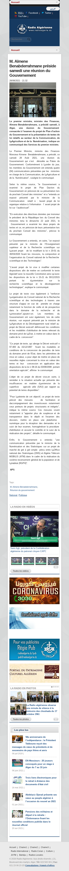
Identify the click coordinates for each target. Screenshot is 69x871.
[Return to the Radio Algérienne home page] (34, 25)
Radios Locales (36, 855)
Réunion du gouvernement (22, 490)
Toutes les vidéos (21, 571)
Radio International (19, 851)
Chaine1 (23, 847)
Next (57, 566)
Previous (54, 566)
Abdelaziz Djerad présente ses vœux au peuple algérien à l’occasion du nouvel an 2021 (41, 798)
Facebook (33, 13)
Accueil (12, 847)
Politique (23, 495)
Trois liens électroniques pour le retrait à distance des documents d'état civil (41, 781)
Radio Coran (37, 851)
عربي (53, 8)
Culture (49, 851)
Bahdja (22, 855)
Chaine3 (45, 847)
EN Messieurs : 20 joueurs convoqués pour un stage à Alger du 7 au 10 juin (39, 764)
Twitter (48, 13)
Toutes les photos (21, 719)
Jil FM (13, 855)
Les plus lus (21, 730)
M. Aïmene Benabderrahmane (23, 487)
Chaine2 (34, 847)
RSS (20, 13)
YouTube (22, 16)
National (13, 495)
